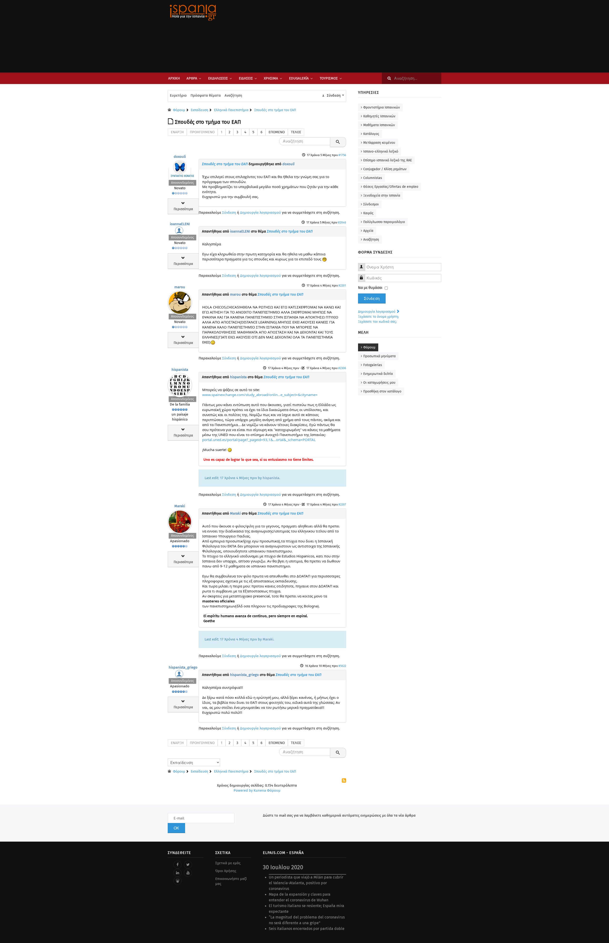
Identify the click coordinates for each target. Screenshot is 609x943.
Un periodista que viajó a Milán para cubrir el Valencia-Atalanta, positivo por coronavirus (306, 883)
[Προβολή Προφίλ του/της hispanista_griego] (180, 675)
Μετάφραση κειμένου (379, 143)
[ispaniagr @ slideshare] (177, 881)
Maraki (179, 506)
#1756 (342, 155)
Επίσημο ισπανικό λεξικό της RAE (387, 160)
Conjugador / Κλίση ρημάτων (385, 169)
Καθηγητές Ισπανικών (379, 116)
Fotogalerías (372, 365)
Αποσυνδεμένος (182, 183)
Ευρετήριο (178, 95)
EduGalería (299, 78)
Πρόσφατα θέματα (206, 95)
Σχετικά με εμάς (228, 863)
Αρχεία (368, 231)
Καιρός (368, 213)
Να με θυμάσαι (370, 287)
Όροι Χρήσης (225, 871)
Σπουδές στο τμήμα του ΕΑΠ (225, 164)
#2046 (342, 222)
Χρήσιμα (271, 78)
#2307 (342, 504)
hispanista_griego (183, 667)
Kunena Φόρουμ (267, 790)
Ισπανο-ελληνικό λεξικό (380, 151)
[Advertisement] (352, 36)
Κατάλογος (371, 134)
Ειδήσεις (246, 78)
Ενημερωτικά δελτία (378, 374)
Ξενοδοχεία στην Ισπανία (381, 196)
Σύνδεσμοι (371, 204)
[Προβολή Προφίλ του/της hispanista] (180, 384)
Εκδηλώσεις (218, 78)
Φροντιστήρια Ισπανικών (381, 107)
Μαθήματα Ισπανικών (379, 125)
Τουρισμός (329, 78)
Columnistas (372, 178)
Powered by (243, 790)
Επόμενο (277, 132)
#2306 (342, 368)
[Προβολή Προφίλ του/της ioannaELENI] (180, 232)
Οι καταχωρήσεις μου (379, 383)
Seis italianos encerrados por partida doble (306, 928)
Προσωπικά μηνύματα (379, 356)
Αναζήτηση (233, 95)
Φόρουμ (369, 347)
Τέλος (296, 132)
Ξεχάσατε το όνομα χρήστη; (378, 317)
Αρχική (174, 78)
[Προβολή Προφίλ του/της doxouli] (180, 166)
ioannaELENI (180, 224)
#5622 (342, 666)
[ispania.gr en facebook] (177, 865)
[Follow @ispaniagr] (188, 865)
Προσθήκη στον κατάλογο (382, 391)
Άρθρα (192, 78)
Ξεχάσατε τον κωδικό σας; (377, 322)
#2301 (342, 285)
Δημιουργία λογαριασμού (260, 212)
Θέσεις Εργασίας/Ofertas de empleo (390, 187)
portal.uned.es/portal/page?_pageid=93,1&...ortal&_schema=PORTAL (259, 439)
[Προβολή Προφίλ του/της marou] (180, 301)
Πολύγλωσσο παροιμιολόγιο (384, 222)
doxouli (180, 156)
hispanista (180, 369)
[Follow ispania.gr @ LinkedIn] (177, 873)
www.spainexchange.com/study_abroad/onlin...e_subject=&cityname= (260, 394)
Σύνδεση (229, 212)
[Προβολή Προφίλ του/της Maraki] (180, 520)
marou (179, 287)
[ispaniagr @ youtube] (188, 873)
